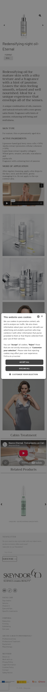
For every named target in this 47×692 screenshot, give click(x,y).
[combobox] (38, 316)
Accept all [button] (24, 362)
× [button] (42, 316)
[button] (23, 374)
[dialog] (23, 346)
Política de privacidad (12, 356)
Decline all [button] (24, 368)
